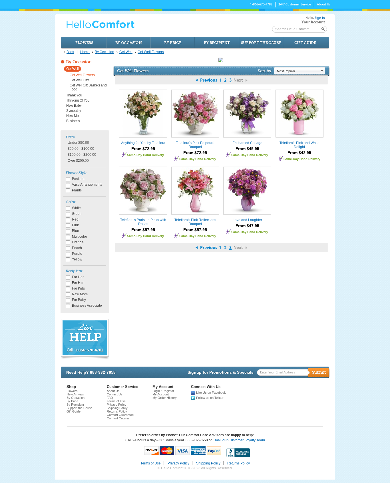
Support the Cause (261, 43)
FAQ (110, 397)
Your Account (313, 22)
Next (238, 80)
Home (85, 52)
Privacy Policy (116, 404)
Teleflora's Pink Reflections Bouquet (195, 222)
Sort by (264, 70)
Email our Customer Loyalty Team (239, 440)
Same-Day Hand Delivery (145, 155)
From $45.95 (247, 148)
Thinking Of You (78, 100)
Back (70, 52)
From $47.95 (247, 225)
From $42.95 (299, 152)
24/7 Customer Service (294, 4)
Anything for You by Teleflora (143, 143)
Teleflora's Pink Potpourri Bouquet (195, 145)
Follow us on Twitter (210, 397)
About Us (324, 4)
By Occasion (128, 43)
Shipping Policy (117, 408)
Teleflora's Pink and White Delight (299, 145)
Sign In (320, 18)
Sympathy (73, 111)
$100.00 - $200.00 (82, 155)
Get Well (125, 52)
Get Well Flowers (151, 52)
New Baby (74, 106)
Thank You (74, 95)
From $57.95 (143, 229)
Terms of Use (116, 401)
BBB (238, 452)
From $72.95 (143, 148)
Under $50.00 (78, 143)
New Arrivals (75, 394)
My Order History (164, 397)
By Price (172, 43)
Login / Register (163, 391)
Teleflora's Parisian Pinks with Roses (143, 222)
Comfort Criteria (118, 418)
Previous (208, 80)
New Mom (73, 116)
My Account (160, 394)
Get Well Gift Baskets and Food (88, 87)
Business (73, 121)
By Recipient (217, 43)
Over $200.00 (78, 161)
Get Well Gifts (79, 80)
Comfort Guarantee (120, 415)
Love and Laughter (247, 220)
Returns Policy (117, 411)
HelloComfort (100, 24)
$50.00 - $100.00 (81, 149)
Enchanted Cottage (247, 143)
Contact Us (114, 394)
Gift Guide (305, 43)
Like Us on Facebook (211, 392)
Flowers (84, 43)
